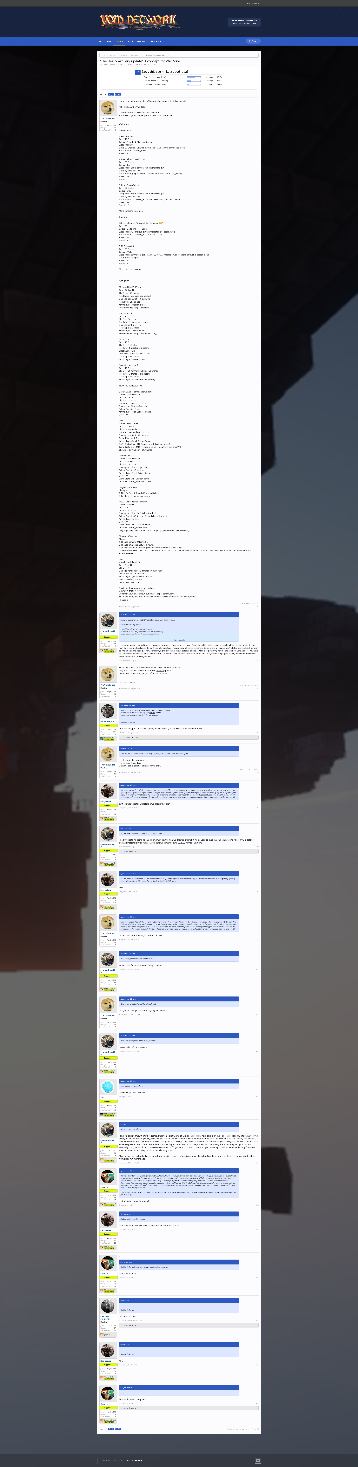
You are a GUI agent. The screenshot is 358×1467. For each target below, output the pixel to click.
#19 (257, 1365)
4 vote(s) (209, 77)
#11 (257, 1015)
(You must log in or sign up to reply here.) (243, 1429)
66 (115, 812)
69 (115, 1197)
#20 (257, 1403)
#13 (257, 1097)
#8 (258, 892)
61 (115, 1108)
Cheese (104, 1187)
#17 (257, 1278)
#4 (258, 733)
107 (114, 1328)
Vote (130, 41)
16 (115, 128)
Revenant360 (107, 721)
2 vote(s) (209, 80)
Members (142, 41)
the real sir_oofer (105, 1317)
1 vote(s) (209, 84)
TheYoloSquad (140, 64)
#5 (258, 772)
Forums (119, 41)
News (108, 41)
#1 (258, 607)
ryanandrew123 (107, 632)
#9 (258, 939)
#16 (257, 1230)
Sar (102, 1097)
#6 (258, 808)
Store (254, 41)
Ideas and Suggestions (118, 64)
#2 (258, 661)
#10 (257, 969)
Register (255, 3)
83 (115, 644)
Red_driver (105, 801)
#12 (257, 1051)
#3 (258, 689)
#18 (257, 1321)
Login (247, 3)
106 (114, 732)
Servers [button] (155, 41)
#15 (257, 1205)
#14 (257, 1163)
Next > (117, 94)
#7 (258, 847)
